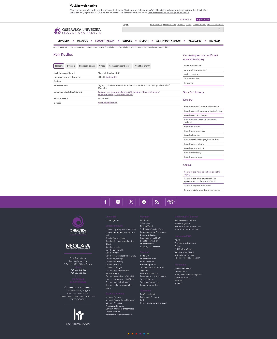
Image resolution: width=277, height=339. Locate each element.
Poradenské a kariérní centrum (119, 315)
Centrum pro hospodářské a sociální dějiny (153, 47)
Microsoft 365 (169, 25)
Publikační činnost (87, 66)
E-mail (188, 25)
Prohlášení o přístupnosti (185, 243)
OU (54, 47)
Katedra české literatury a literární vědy (203, 111)
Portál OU (144, 256)
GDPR (177, 240)
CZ (124, 25)
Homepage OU (112, 220)
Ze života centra (191, 79)
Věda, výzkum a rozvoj (170, 41)
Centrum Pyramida (114, 303)
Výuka (102, 66)
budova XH (111, 77)
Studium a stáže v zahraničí (152, 268)
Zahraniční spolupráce (195, 70)
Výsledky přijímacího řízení (151, 229)
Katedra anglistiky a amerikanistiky (201, 107)
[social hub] (170, 202)
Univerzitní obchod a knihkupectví (120, 300)
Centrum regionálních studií (197, 186)
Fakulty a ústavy (92, 47)
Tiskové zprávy (181, 272)
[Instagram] (118, 202)
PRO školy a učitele (183, 249)
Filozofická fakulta (107, 47)
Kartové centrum (113, 312)
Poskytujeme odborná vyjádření (188, 275)
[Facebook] (105, 202)
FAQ (142, 300)
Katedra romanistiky (194, 148)
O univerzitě (62, 47)
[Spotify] (144, 202)
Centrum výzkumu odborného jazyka (202, 190)
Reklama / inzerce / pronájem (187, 258)
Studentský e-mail (148, 259)
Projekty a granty (142, 66)
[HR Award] (78, 317)
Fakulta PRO (197, 41)
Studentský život (147, 244)
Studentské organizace (150, 282)
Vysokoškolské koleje (115, 306)
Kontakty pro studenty (149, 285)
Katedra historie (105, 95)
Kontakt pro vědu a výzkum (186, 230)
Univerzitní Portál (215, 25)
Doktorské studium (148, 235)
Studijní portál (199, 25)
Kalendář (179, 283)
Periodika (188, 83)
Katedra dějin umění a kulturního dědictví (200, 121)
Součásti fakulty (107, 41)
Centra (132, 47)
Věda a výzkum (191, 74)
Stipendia (144, 271)
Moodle (181, 25)
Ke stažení (179, 281)
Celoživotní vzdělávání (184, 252)
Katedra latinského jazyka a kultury (201, 140)
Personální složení (193, 66)
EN (127, 25)
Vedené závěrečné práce (119, 66)
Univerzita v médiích (183, 277)
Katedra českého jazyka (195, 115)
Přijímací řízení (146, 226)
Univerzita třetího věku (184, 255)
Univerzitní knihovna (114, 297)
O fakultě (84, 41)
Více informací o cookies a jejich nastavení (168, 13)
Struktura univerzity (76, 47)
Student (146, 41)
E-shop (178, 246)
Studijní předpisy (147, 279)
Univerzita (66, 41)
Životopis (71, 66)
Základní (59, 66)
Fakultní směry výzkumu (185, 221)
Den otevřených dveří (149, 241)
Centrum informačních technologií (120, 309)
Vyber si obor (146, 223)
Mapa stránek (156, 25)
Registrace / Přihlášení (149, 297)
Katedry (187, 100)
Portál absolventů (147, 294)
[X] (131, 202)
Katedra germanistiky (194, 131)
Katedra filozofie (192, 127)
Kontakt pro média (183, 269)
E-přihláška (145, 220)
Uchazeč (129, 41)
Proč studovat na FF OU (150, 238)
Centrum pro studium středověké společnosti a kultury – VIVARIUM (200, 180)
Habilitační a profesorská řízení (188, 227)
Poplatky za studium (149, 273)
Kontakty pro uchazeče (150, 247)
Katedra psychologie (194, 144)
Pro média (214, 41)
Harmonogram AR (148, 265)
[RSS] (156, 202)
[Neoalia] (78, 246)
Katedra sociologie (193, 157)
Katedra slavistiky (192, 153)
